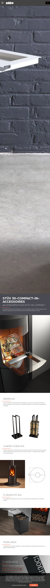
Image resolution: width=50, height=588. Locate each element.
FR (48, 2)
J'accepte (33, 585)
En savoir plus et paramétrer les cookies (19, 585)
